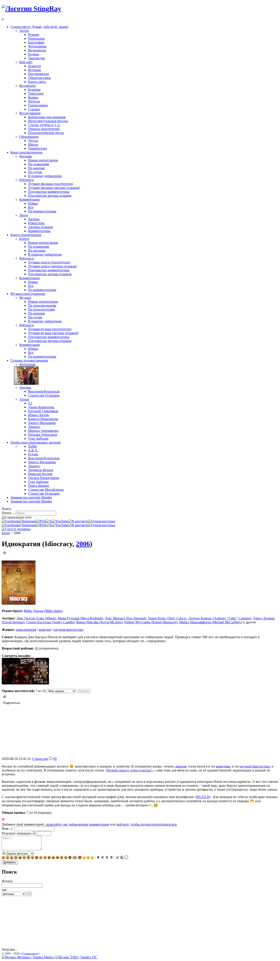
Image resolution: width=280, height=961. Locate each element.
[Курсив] (102, 858)
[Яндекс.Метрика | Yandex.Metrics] (28, 957)
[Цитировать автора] (50, 759)
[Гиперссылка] (122, 858)
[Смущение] (61, 858)
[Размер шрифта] (117, 858)
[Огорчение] (24, 858)
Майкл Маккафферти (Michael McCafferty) (210, 622)
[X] (49, 521)
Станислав (40, 759)
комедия (45, 629)
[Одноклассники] (101, 521)
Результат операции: (17, 833)
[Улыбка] (3, 858)
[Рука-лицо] (88, 858)
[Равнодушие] (40, 858)
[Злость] (53, 858)
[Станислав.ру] (31, 8)
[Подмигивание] (7, 858)
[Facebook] (10, 521)
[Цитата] (126, 858)
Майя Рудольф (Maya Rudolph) (80, 618)
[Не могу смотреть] (92, 858)
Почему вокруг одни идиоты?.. (130, 770)
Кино (6, 533)
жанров (180, 766)
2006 (83, 544)
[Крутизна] (49, 858)
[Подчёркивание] (107, 858)
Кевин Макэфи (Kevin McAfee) (99, 622)
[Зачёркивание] (111, 858)
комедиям (223, 766)
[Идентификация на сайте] (11, 828)
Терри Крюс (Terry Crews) (167, 618)
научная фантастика (68, 629)
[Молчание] (45, 858)
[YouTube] (60, 521)
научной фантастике (254, 766)
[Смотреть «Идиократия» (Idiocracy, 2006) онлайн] (25, 683)
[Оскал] (16, 858)
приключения (26, 629)
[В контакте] (78, 521)
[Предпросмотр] (3, 853)
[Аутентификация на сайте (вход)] (16, 529)
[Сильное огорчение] (28, 858)
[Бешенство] (57, 858)
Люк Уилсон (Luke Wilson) (36, 618)
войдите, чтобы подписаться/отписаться (147, 824)
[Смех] (20, 858)
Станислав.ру (30, 953)
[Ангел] (74, 858)
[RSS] (41, 521)
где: (4, 889)
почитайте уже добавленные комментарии (77, 824)
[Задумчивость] (84, 858)
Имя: (5, 828)
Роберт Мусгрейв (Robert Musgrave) (150, 622)
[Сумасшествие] (36, 858)
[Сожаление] (65, 858)
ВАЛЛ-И (203, 797)
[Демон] (79, 858)
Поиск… (8, 513)
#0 (55, 759)
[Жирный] (98, 858)
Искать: (7, 881)
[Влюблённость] (70, 858)
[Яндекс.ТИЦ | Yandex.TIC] (76, 957)
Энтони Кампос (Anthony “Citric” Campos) (219, 618)
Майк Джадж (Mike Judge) (43, 611)
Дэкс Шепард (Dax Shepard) (125, 618)
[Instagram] (27, 521)
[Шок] (32, 858)
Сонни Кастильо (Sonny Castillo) (50, 622)
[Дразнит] (11, 858)
